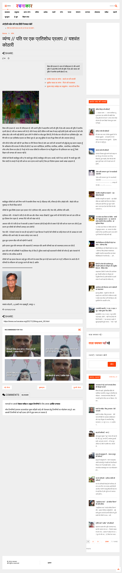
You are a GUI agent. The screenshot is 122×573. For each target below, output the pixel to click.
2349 (107, 541)
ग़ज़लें (53, 12)
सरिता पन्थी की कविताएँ (102, 131)
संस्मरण (78, 12)
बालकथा (7, 12)
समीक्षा (106, 12)
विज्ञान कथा (26, 17)
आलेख (45, 12)
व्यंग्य (61, 12)
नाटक (69, 12)
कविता (37, 12)
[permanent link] (8, 58)
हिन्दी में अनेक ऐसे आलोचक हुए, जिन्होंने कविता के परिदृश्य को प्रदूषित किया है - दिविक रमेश (106, 266)
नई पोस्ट (7, 387)
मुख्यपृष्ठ (42, 387)
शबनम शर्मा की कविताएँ (102, 150)
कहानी (115, 12)
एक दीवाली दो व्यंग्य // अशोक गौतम (57, 375)
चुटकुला (7, 17)
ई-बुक (16, 17)
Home (4, 33)
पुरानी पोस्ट (77, 387)
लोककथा (97, 12)
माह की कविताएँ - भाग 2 (102, 432)
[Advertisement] (42, 181)
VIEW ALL (112, 377)
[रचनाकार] (24, 6)
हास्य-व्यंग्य (27, 12)
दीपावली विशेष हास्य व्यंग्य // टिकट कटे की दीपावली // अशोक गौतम (21, 350)
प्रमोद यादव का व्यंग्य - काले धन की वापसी (61, 79)
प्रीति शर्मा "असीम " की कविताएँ (105, 523)
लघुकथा (16, 12)
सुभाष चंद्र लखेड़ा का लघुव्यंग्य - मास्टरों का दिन (63, 86)
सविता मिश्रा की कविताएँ (103, 109)
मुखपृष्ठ (49, 563)
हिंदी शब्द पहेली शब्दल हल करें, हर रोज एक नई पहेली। (20, 28)
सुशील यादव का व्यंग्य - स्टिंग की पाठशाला (61, 83)
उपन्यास (87, 12)
